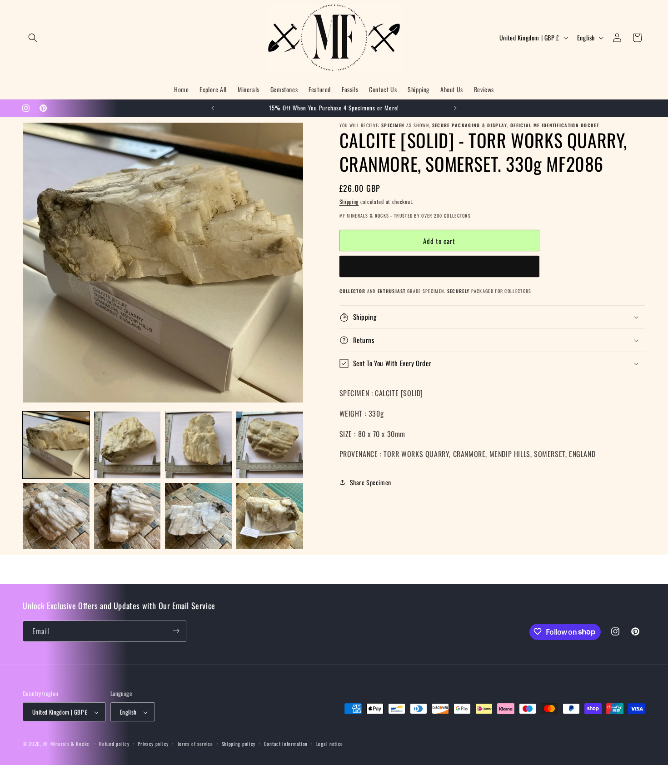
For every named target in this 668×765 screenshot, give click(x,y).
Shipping (349, 201)
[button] (33, 38)
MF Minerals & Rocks (66, 744)
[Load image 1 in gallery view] (56, 445)
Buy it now (439, 267)
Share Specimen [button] (370, 482)
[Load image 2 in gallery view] (127, 445)
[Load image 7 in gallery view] (198, 516)
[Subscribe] (176, 630)
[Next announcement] (455, 108)
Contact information (286, 743)
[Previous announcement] (213, 108)
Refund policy (114, 743)
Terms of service (195, 743)
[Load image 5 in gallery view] (56, 516)
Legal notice (329, 743)
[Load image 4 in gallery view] (269, 445)
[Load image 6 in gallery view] (127, 516)
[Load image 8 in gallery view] (269, 516)
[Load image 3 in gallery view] (198, 445)
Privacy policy (153, 743)
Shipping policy (239, 743)
